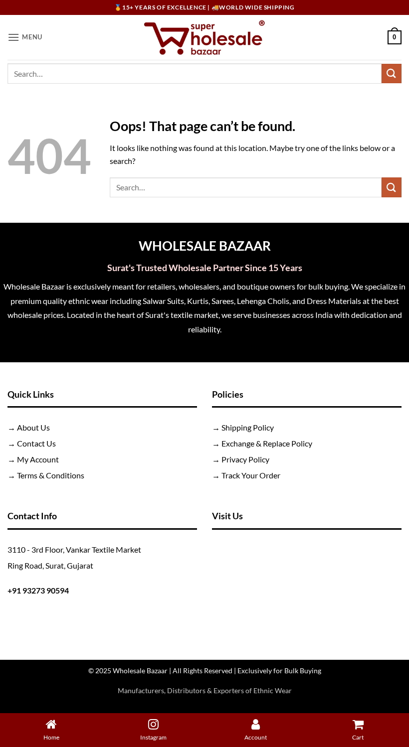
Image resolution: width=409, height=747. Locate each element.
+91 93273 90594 (38, 590)
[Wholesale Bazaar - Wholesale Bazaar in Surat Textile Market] (205, 37)
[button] (24, 37)
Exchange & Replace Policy (266, 443)
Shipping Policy (247, 427)
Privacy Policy (245, 459)
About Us (33, 427)
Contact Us (36, 443)
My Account (38, 459)
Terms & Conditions (50, 475)
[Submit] (392, 73)
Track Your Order (250, 475)
